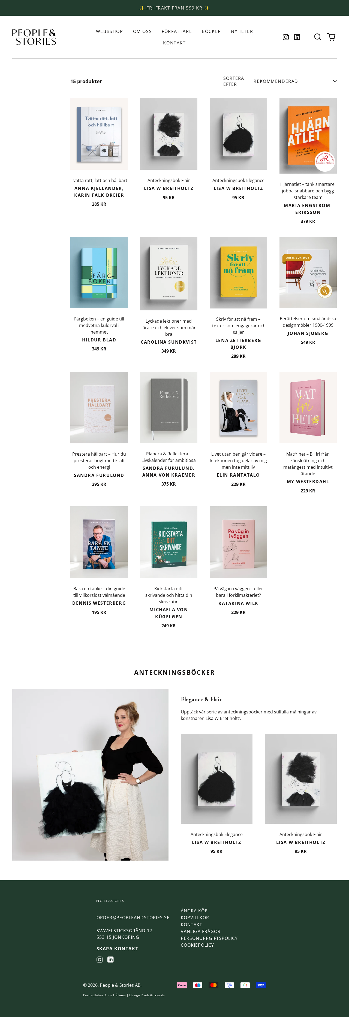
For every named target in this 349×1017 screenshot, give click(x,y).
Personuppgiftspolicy (209, 938)
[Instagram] (286, 37)
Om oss (142, 31)
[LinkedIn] (297, 37)
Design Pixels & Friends (147, 995)
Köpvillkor (195, 918)
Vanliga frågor (201, 931)
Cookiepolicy (197, 945)
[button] (317, 37)
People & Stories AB (120, 985)
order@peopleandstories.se (133, 918)
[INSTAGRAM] (100, 960)
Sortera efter (233, 81)
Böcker (211, 31)
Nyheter (242, 31)
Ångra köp (194, 911)
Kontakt (174, 43)
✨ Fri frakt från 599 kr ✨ (174, 8)
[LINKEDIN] (110, 960)
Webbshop (109, 31)
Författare (177, 31)
